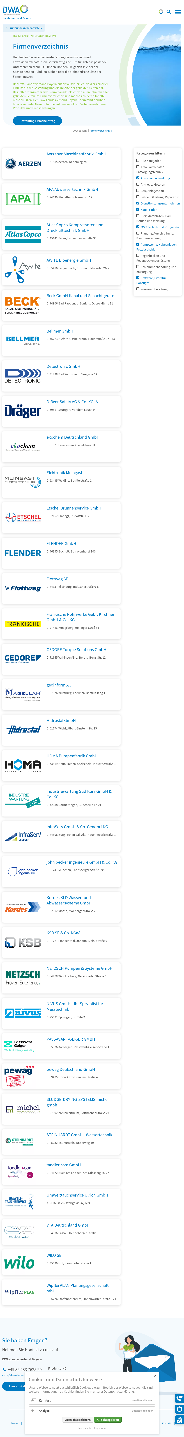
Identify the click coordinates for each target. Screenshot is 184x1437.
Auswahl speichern (78, 1420)
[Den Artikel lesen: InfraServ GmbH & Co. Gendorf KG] (23, 851)
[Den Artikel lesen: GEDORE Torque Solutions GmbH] (23, 673)
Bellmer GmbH (60, 331)
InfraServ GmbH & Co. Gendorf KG (77, 826)
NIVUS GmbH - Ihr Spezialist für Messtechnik (75, 1006)
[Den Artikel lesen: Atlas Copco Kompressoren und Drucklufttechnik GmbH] (23, 249)
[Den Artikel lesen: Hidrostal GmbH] (23, 744)
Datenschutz (84, 1428)
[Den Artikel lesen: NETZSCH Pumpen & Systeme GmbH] (23, 992)
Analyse (44, 1410)
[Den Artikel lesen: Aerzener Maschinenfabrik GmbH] (23, 178)
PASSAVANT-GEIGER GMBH (71, 1039)
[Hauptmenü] (178, 12)
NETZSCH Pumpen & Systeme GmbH (80, 968)
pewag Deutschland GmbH (71, 1069)
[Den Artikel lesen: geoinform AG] (23, 709)
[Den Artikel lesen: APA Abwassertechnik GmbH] (23, 213)
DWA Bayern (79, 130)
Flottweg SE (57, 578)
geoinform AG (59, 685)
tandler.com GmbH (64, 1164)
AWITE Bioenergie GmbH (69, 260)
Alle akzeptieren (108, 1420)
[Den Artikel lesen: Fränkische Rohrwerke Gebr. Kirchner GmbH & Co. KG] (23, 638)
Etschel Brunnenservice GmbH (74, 508)
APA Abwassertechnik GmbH (72, 189)
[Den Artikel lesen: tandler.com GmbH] (19, 1172)
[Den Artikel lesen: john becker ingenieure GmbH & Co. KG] (23, 886)
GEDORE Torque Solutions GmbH (76, 649)
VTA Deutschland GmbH (68, 1225)
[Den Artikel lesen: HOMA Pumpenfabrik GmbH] (23, 780)
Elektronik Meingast (64, 472)
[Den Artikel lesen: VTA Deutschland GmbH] (19, 1232)
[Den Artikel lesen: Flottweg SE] (23, 603)
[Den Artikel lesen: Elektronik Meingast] (23, 496)
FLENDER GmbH (61, 543)
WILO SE (54, 1255)
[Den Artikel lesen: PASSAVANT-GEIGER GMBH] (19, 1046)
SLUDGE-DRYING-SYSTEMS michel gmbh (78, 1102)
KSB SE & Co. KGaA (63, 932)
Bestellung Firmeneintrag (37, 121)
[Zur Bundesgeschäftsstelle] (161, 12)
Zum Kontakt (18, 1386)
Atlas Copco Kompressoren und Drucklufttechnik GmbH (75, 227)
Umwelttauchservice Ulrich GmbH (77, 1195)
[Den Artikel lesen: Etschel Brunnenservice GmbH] (23, 532)
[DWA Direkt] (179, 1409)
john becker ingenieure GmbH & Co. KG (82, 862)
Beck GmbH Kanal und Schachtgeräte (80, 295)
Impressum (100, 1428)
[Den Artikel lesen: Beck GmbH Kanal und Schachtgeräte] (23, 319)
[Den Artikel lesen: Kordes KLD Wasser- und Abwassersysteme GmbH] (23, 921)
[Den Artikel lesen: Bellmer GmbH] (23, 355)
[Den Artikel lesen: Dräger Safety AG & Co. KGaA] (23, 426)
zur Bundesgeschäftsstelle (26, 28)
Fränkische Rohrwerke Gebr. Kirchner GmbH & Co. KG (80, 616)
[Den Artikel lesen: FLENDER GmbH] (23, 567)
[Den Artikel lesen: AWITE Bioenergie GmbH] (23, 284)
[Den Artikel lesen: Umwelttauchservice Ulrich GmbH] (19, 1202)
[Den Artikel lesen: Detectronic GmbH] (23, 390)
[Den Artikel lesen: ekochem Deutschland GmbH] (23, 461)
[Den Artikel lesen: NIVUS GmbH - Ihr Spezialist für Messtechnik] (23, 1028)
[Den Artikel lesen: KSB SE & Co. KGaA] (23, 957)
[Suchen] (169, 12)
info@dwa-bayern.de (16, 1375)
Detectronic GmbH (63, 366)
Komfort (45, 1400)
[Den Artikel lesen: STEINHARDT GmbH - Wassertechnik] (19, 1142)
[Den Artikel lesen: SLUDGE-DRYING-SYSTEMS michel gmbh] (23, 1123)
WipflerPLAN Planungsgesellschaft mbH (78, 1287)
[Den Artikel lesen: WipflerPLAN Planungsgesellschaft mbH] (19, 1292)
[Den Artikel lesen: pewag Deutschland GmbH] (19, 1076)
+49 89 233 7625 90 (25, 1369)
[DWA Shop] (179, 1419)
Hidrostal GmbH (61, 720)
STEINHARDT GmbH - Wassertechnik (79, 1134)
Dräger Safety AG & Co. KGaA (72, 401)
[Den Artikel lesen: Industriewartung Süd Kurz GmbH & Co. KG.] (23, 815)
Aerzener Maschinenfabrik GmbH (76, 153)
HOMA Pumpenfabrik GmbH (72, 755)
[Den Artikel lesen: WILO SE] (19, 1262)
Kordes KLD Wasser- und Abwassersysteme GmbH (69, 900)
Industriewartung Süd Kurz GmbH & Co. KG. (79, 793)
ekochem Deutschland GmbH (73, 437)
